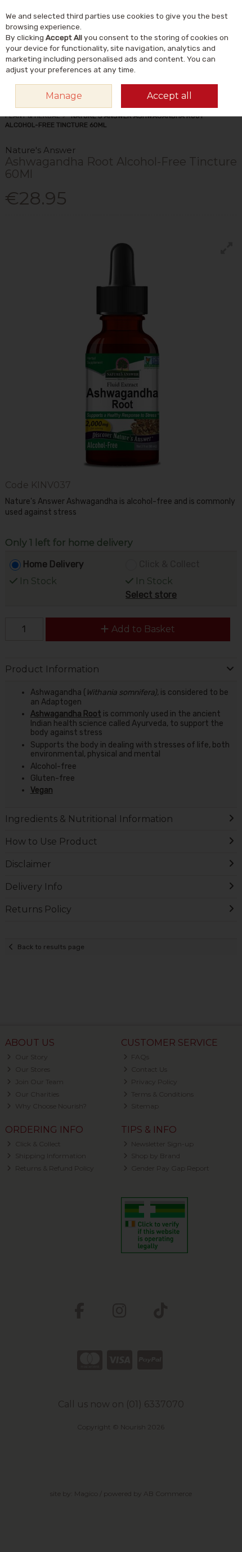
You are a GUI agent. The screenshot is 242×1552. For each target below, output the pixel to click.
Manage (64, 95)
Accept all (169, 95)
